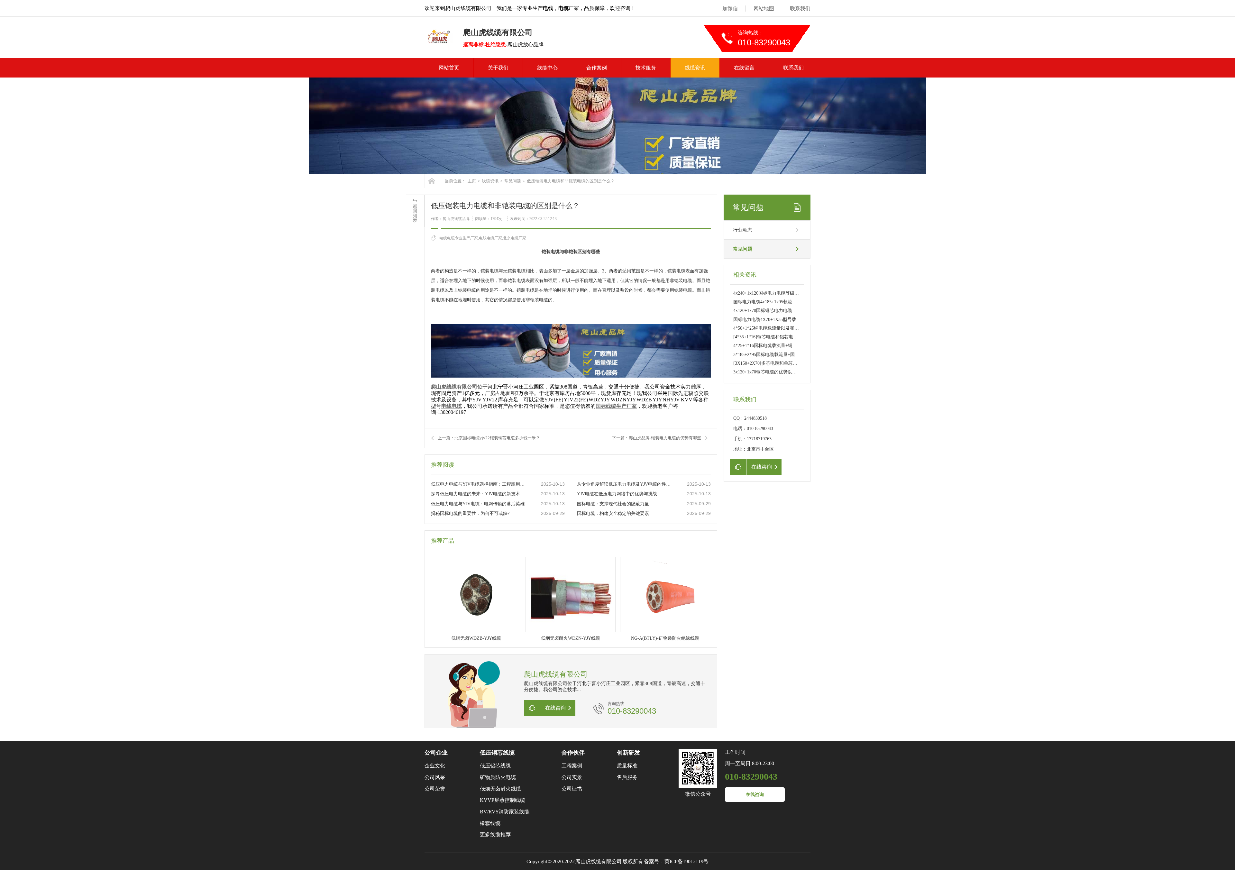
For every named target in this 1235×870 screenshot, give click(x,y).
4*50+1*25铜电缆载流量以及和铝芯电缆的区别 (779, 328)
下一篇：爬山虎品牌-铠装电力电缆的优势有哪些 (656, 437)
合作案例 (596, 67)
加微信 (730, 8)
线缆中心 (547, 67)
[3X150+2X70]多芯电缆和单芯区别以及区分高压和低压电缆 (792, 363)
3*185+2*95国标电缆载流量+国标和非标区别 (777, 354)
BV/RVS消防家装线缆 (504, 811)
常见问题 (512, 181)
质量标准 (627, 765)
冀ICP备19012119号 (686, 861)
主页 (472, 181)
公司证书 (572, 789)
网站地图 (764, 8)
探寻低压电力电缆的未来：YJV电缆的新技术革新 (479, 493)
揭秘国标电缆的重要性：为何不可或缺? (470, 513)
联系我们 (800, 8)
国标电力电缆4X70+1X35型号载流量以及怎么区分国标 (787, 319)
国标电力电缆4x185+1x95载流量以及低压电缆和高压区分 (789, 301)
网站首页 (449, 67)
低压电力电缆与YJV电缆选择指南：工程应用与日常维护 (479, 484)
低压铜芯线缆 (497, 752)
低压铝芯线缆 (495, 765)
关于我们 (498, 67)
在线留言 (744, 67)
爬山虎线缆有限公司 (454, 386)
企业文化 (435, 765)
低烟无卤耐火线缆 (500, 789)
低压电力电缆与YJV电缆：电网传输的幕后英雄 (478, 503)
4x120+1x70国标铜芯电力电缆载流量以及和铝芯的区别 (787, 310)
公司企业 (436, 752)
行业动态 (742, 230)
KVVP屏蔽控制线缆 (502, 800)
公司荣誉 (435, 789)
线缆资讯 (695, 67)
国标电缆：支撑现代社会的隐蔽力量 (613, 503)
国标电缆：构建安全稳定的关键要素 (613, 513)
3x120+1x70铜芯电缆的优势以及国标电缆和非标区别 (785, 372)
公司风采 (435, 777)
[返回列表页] (415, 211)
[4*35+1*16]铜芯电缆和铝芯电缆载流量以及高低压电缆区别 (792, 336)
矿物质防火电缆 (498, 777)
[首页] (432, 181)
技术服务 (646, 67)
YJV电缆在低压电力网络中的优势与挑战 (617, 493)
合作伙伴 (573, 752)
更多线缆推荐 (495, 834)
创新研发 (628, 752)
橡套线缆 (490, 823)
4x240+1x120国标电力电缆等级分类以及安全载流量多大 (788, 293)
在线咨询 (755, 794)
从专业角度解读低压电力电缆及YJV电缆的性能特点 (625, 484)
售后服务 (627, 777)
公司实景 (572, 777)
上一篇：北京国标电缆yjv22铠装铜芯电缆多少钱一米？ (489, 437)
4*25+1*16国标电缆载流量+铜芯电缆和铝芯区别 (780, 345)
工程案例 (572, 765)
